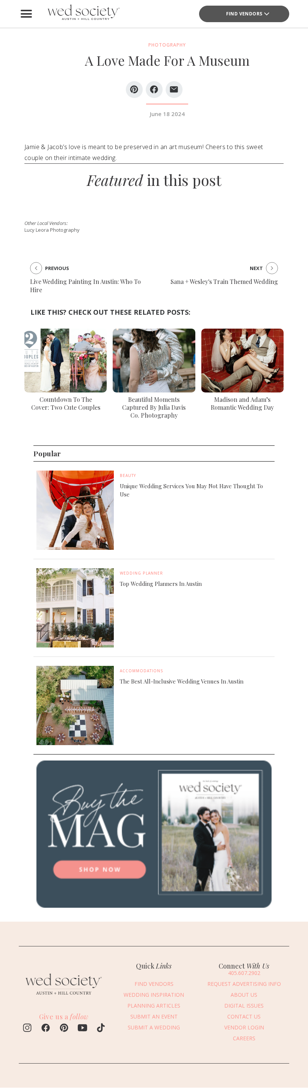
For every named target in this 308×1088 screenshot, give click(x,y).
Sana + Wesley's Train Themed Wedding (224, 281)
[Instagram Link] (27, 1028)
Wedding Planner (141, 573)
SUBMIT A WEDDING (154, 1027)
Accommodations (141, 670)
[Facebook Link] (45, 1028)
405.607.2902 (244, 972)
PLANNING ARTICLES (153, 1005)
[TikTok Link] (101, 1028)
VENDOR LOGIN (244, 1027)
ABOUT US (244, 994)
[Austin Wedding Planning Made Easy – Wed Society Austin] (82, 14)
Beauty (128, 475)
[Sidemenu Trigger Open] (26, 13)
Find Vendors (244, 14)
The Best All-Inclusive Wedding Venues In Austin (181, 681)
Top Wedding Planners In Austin (161, 583)
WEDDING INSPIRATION (154, 994)
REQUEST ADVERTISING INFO (244, 983)
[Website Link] (63, 997)
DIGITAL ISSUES (244, 1005)
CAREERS (244, 1038)
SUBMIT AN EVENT (154, 1016)
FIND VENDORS (154, 983)
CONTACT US (244, 1016)
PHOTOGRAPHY (167, 45)
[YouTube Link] (82, 1028)
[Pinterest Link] (64, 1028)
